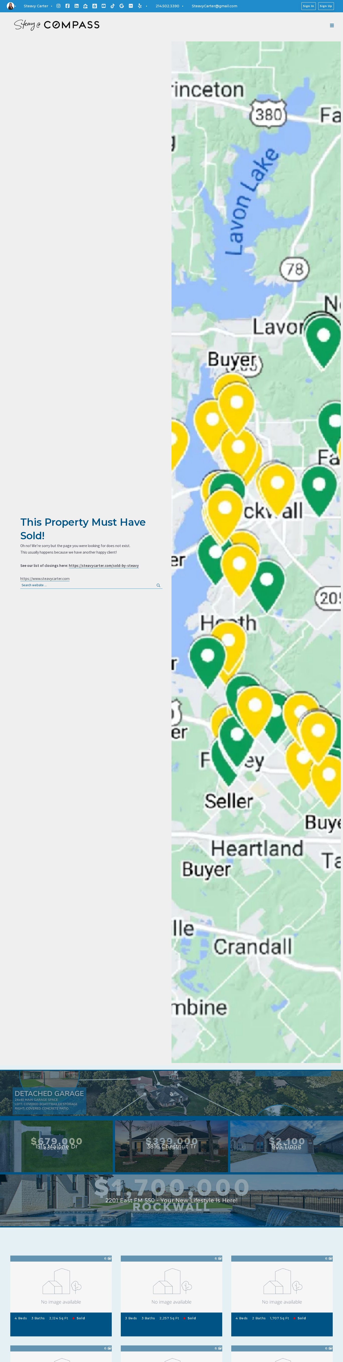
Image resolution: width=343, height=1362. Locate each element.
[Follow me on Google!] (122, 6)
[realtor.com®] (94, 6)
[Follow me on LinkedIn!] (76, 6)
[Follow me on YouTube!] (103, 6)
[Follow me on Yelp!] (140, 6)
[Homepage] (56, 26)
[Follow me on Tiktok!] (112, 6)
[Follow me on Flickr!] (131, 6)
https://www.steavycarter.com (45, 578)
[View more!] (105, 1329)
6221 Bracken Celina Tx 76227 (61, 1291)
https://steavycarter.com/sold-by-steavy (104, 565)
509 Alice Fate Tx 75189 (171, 1291)
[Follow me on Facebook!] (67, 6)
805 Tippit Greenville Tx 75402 (282, 1291)
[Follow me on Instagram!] (58, 6)
